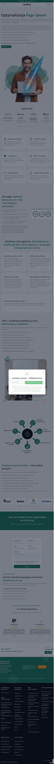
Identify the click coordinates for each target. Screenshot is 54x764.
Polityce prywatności (37, 391)
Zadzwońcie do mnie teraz (34, 382)
